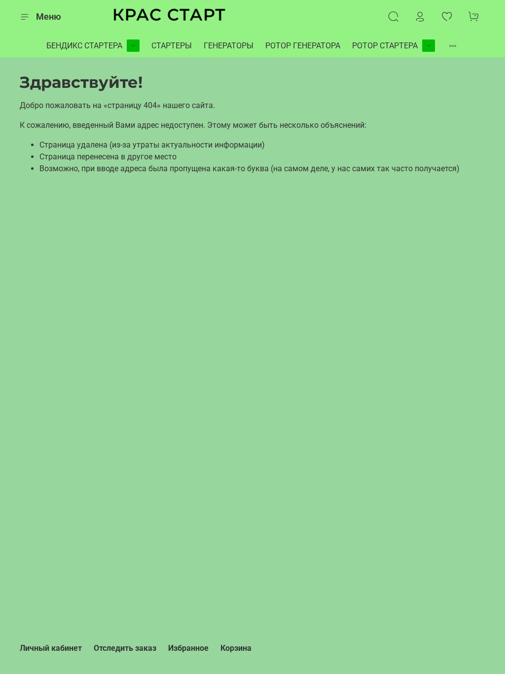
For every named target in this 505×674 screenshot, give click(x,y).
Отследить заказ (125, 648)
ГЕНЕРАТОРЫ (228, 45)
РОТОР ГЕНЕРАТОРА (302, 45)
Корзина (236, 648)
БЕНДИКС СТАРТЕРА (84, 45)
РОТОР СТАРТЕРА (385, 45)
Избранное (188, 648)
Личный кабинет (51, 648)
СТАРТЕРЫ (171, 45)
